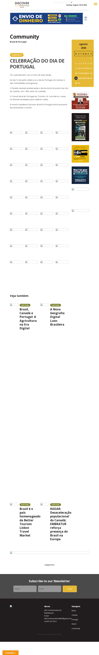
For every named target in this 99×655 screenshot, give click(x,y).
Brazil (74, 611)
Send (69, 589)
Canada (74, 615)
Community (76, 628)
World (74, 624)
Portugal (75, 619)
